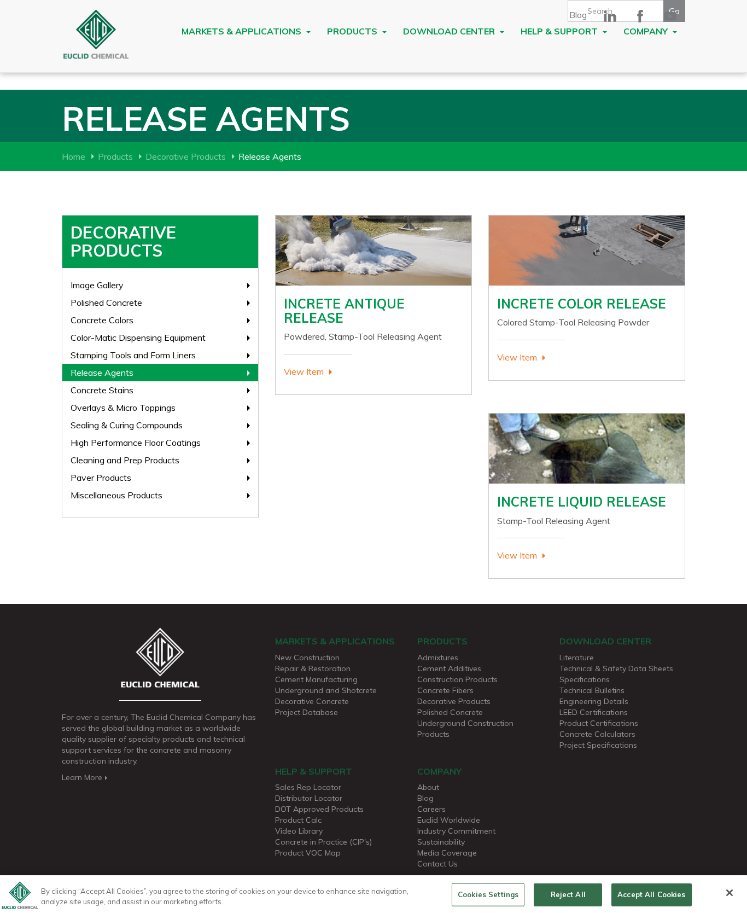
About (428, 787)
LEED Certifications (593, 712)
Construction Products (457, 679)
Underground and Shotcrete (326, 690)
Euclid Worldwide (448, 820)
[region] (373, 894)
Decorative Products (185, 156)
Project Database (306, 712)
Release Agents (102, 372)
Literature (576, 657)
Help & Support (560, 31)
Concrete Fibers (445, 690)
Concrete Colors (102, 320)
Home (73, 156)
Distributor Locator (308, 798)
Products (353, 31)
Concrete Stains (102, 390)
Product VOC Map (308, 853)
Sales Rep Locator (308, 787)
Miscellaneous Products (116, 495)
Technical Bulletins (592, 690)
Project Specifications (598, 745)
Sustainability (441, 842)
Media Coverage (447, 853)
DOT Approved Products (319, 809)
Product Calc (298, 820)
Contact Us (437, 864)
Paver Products (101, 477)
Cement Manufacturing (316, 679)
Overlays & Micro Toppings (123, 407)
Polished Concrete (106, 302)
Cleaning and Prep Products (125, 460)
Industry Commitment (456, 831)
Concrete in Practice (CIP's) (323, 842)
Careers (431, 809)
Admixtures (437, 657)
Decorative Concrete (312, 701)
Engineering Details (593, 701)
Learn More (82, 777)
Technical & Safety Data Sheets (616, 668)
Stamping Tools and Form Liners (133, 355)
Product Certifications (598, 723)
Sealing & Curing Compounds (127, 425)
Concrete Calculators (597, 734)
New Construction (307, 657)
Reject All (568, 894)
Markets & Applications (243, 31)
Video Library (299, 831)
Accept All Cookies (651, 894)
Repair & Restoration (313, 668)
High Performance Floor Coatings (136, 442)
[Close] (729, 893)
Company (646, 31)
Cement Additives (449, 668)
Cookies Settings (488, 894)
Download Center (450, 31)
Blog (578, 14)
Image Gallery (97, 285)
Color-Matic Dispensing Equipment (138, 337)
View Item (304, 371)
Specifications (584, 679)
